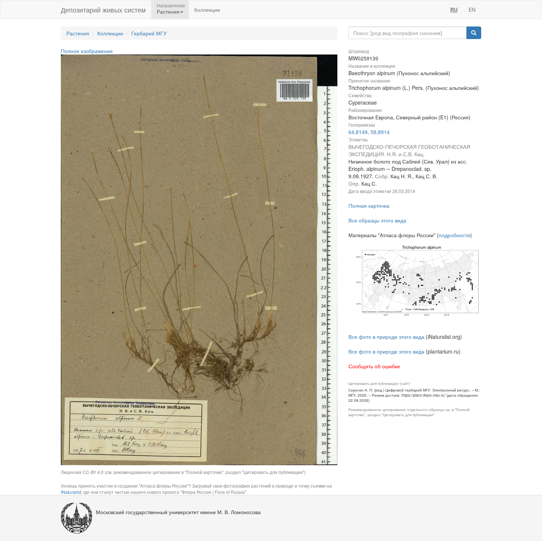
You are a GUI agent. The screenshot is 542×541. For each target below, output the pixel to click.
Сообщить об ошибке (374, 366)
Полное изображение (87, 51)
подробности (454, 235)
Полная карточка (368, 205)
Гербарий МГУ (149, 33)
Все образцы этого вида (377, 220)
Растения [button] (168, 11)
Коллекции (207, 9)
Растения (77, 33)
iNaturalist (71, 492)
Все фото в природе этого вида (386, 336)
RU (454, 9)
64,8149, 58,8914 (369, 132)
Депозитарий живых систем (103, 9)
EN (472, 9)
